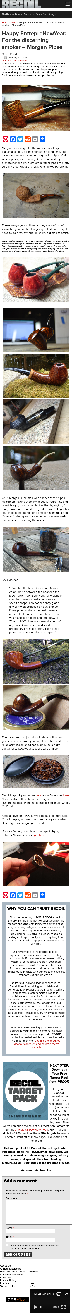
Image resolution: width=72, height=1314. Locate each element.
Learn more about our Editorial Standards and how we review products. (37, 1044)
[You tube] (15, 1261)
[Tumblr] (21, 1261)
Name (10, 1227)
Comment (12, 1198)
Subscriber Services (11, 1274)
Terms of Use (8, 1286)
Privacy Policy (8, 1280)
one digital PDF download (31, 1130)
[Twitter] (27, 1261)
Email (10, 1236)
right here (38, 835)
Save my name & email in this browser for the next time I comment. (35, 1247)
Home (5, 22)
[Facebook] (3, 1261)
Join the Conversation (14, 60)
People (14, 22)
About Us (5, 1265)
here (38, 795)
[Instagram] (9, 1261)
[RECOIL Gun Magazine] (21, 7)
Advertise (5, 1277)
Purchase (5, 1283)
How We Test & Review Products (19, 1271)
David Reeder (10, 54)
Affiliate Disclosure (10, 1268)
